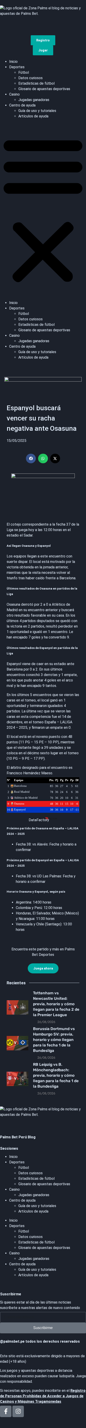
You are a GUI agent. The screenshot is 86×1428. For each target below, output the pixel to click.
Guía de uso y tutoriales (37, 111)
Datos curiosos (30, 78)
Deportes (17, 67)
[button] (43, 209)
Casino (14, 94)
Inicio (13, 61)
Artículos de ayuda (33, 116)
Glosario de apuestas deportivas (44, 89)
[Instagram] (18, 1411)
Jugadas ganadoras (33, 100)
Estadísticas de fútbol (36, 83)
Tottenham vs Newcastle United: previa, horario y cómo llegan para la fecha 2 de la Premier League (56, 1004)
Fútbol (23, 72)
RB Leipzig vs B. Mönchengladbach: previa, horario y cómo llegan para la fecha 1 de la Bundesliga (56, 1075)
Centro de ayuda (22, 105)
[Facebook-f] (5, 1411)
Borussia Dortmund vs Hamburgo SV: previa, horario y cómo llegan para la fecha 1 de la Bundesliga (54, 1039)
